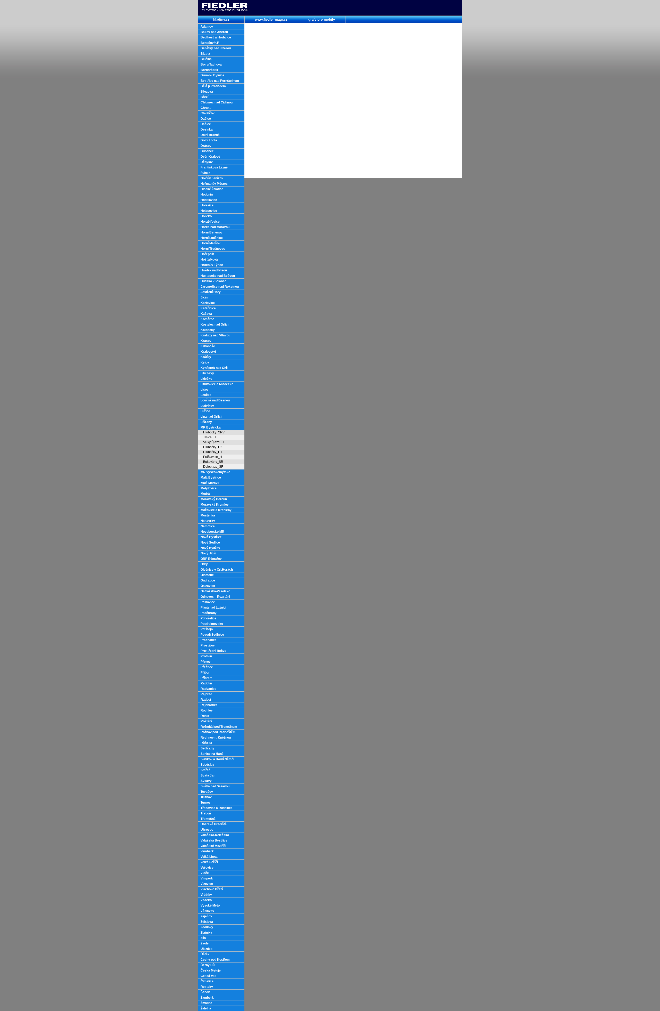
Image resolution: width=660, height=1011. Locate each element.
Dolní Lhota (209, 140)
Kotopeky (208, 330)
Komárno (207, 319)
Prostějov (208, 645)
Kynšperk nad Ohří (214, 368)
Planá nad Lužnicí (213, 607)
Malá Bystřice (211, 477)
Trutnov (206, 797)
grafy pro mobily (321, 19)
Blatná (205, 53)
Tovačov (207, 792)
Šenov (205, 992)
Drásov (206, 146)
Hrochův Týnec (212, 265)
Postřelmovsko (212, 624)
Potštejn (207, 629)
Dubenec (207, 151)
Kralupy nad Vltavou (215, 335)
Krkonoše (208, 346)
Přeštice (207, 667)
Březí (204, 97)
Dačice (206, 118)
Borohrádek (209, 70)
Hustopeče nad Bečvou (218, 276)
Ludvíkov (207, 406)
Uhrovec (207, 829)
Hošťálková (209, 259)
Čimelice (207, 981)
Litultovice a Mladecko (217, 384)
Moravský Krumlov (215, 504)
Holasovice (209, 211)
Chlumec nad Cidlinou (217, 102)
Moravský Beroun (214, 499)
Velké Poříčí (209, 862)
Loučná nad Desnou (215, 400)
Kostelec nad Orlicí (214, 324)
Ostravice (208, 586)
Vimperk (207, 878)
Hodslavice (209, 200)
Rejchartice (209, 705)
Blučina (206, 59)
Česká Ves (208, 976)
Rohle (205, 716)
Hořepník (207, 254)
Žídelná (206, 1008)
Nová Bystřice (211, 537)
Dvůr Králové (210, 156)
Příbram (206, 678)
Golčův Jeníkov (212, 178)
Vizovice (207, 884)
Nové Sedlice (210, 542)
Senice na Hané (212, 754)
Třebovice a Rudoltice (217, 808)
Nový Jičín (208, 553)
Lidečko (206, 379)
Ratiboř (206, 699)
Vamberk (207, 851)
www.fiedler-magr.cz (271, 19)
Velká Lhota (209, 857)
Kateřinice (208, 308)
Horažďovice (210, 221)
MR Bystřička (211, 427)
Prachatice (209, 640)
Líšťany (206, 422)
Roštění (206, 721)
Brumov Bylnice (212, 75)
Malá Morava (210, 483)
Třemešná (208, 819)
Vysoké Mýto (210, 905)
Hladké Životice (212, 189)
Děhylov (207, 162)
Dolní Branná (210, 135)
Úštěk (205, 954)
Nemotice (208, 526)
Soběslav (207, 764)
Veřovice (207, 867)
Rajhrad (206, 694)
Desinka (207, 129)
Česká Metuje (211, 970)
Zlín (203, 938)
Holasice (207, 205)
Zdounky (207, 927)
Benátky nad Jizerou (216, 48)
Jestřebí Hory (211, 292)
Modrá (205, 494)
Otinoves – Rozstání (215, 596)
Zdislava (207, 922)
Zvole (205, 943)
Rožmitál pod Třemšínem (219, 727)
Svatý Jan (208, 775)
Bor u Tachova (211, 64)
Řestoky (207, 987)
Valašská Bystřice (214, 840)
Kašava (206, 314)
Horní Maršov (210, 243)
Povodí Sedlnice (212, 634)
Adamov (207, 26)
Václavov (207, 911)
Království (208, 351)
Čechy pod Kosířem (215, 959)
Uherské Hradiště (214, 824)
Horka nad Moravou (215, 227)
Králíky (206, 357)
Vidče (205, 873)
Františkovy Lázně (214, 167)
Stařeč (205, 770)
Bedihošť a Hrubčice (216, 37)
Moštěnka (208, 515)
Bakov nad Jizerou (214, 32)
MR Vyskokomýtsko (215, 472)
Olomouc (207, 575)
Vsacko (206, 900)
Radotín (206, 683)
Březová (207, 91)
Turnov (206, 802)
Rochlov (207, 710)
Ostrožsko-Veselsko (215, 591)
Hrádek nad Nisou (214, 270)
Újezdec (206, 949)
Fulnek (205, 173)
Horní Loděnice (212, 238)
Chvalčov (207, 113)
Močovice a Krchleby (216, 510)
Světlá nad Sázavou (215, 786)
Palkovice (208, 602)
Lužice (205, 411)
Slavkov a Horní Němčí (217, 759)
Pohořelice (208, 618)
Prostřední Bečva (213, 651)
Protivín (206, 656)
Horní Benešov (211, 232)
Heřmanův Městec (214, 183)
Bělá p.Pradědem (213, 86)
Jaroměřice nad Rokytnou (220, 286)
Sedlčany (207, 748)
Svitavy (206, 781)
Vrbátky (206, 894)
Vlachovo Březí (212, 889)
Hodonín (207, 194)
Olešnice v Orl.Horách (217, 569)
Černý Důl (208, 965)
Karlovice (208, 303)
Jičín (204, 297)
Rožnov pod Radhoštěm (218, 732)
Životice (206, 1003)
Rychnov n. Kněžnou (216, 737)
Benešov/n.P (210, 43)
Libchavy (207, 373)
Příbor (205, 672)
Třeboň (206, 813)
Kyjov (205, 362)
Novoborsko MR (212, 531)
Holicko (206, 216)
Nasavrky (208, 521)
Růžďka (206, 743)
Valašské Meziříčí (213, 846)
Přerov (206, 662)
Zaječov (206, 916)
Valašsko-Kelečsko (215, 835)
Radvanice (208, 689)
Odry (204, 564)
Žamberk (207, 997)
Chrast (206, 108)
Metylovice (209, 488)
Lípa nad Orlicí (211, 416)
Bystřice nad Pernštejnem (220, 81)
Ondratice (208, 580)
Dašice (206, 124)
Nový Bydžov (210, 548)
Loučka (206, 395)
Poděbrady (209, 613)
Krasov (206, 341)
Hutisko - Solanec (213, 281)
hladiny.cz (221, 19)
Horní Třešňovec (213, 248)
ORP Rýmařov (211, 559)
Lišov (205, 389)
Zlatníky (206, 932)
